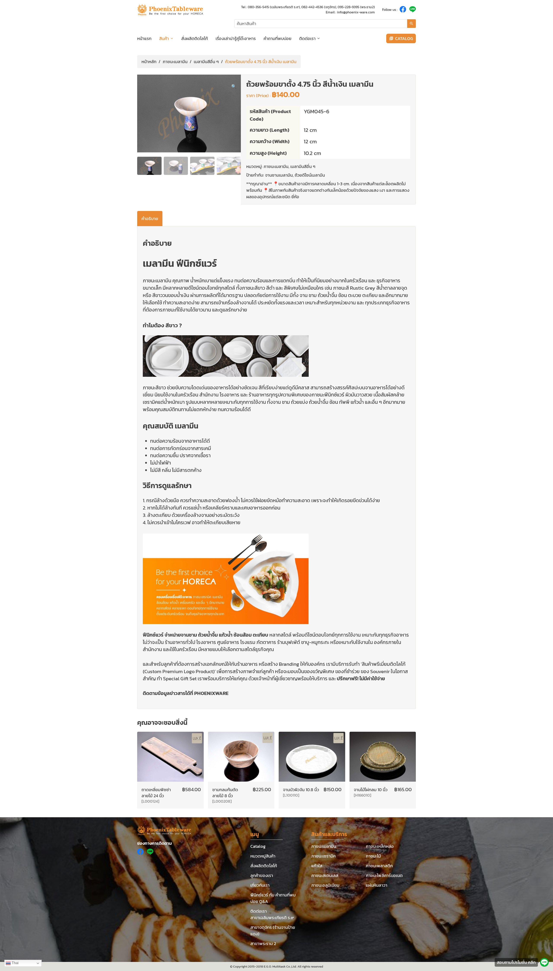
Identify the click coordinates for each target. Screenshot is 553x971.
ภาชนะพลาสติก (379, 865)
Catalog (257, 846)
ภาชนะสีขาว (154, 387)
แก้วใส (316, 865)
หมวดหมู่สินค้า (262, 856)
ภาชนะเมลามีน (175, 61)
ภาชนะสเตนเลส (324, 875)
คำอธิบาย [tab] (149, 218)
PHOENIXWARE (211, 693)
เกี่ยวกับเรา (260, 885)
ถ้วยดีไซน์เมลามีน (310, 175)
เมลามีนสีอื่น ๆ (206, 61)
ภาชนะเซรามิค (323, 856)
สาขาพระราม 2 (263, 943)
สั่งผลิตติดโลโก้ (194, 38)
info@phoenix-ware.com (356, 12)
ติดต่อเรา (307, 38)
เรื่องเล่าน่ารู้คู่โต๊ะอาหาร (236, 38)
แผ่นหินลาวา (376, 885)
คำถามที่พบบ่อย (277, 38)
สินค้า (164, 38)
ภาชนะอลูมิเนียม (325, 885)
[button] (234, 86)
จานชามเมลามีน (279, 175)
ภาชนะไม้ (373, 856)
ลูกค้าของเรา (261, 875)
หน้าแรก (144, 38)
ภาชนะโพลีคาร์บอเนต (384, 875)
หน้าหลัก (148, 61)
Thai (15, 963)
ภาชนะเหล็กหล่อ (380, 846)
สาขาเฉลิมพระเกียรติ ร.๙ (272, 917)
